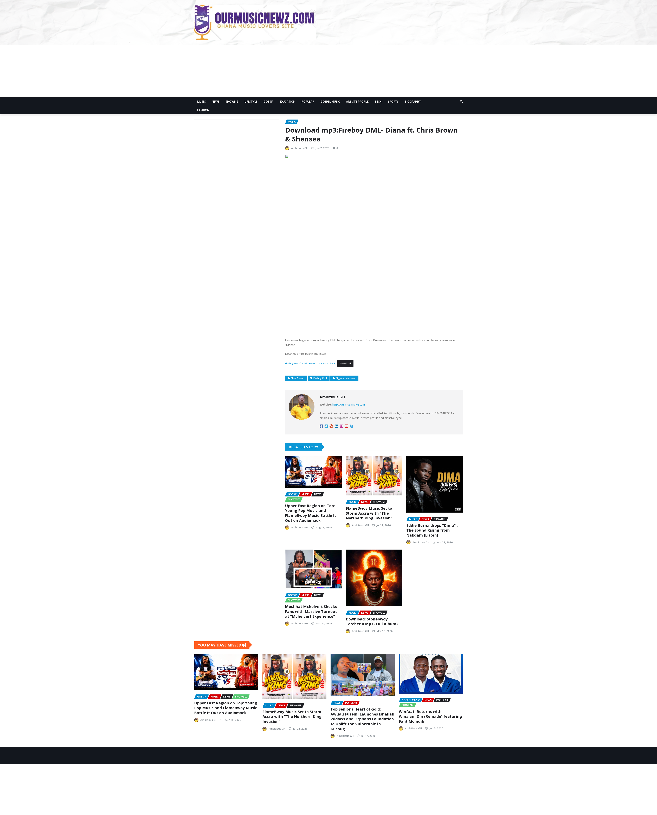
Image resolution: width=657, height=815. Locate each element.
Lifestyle (250, 101)
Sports (393, 101)
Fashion (203, 110)
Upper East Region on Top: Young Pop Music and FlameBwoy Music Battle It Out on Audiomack (310, 513)
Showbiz (232, 101)
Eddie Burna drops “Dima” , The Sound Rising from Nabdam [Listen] (432, 530)
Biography (413, 101)
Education (287, 101)
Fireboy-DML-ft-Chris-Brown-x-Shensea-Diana (310, 363)
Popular (307, 101)
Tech (378, 101)
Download (345, 363)
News (216, 101)
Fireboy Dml (320, 378)
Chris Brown (297, 378)
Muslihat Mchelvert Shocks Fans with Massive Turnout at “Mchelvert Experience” (311, 611)
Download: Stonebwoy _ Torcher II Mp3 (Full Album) (372, 621)
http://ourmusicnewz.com (348, 404)
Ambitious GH (299, 148)
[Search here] (461, 101)
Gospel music (330, 101)
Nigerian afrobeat (346, 378)
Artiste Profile (357, 101)
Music (201, 101)
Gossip (268, 101)
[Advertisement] (328, 71)
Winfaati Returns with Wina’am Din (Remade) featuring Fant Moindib (430, 716)
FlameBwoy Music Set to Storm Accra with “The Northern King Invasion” (369, 513)
